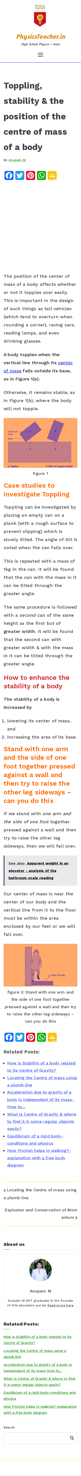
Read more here (60, 1305)
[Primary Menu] (40, 55)
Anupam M (17, 160)
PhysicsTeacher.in (40, 36)
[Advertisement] (40, 227)
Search (9, 1427)
